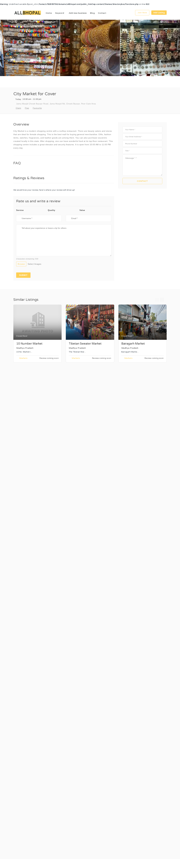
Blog (92, 13)
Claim (18, 108)
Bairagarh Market (133, 343)
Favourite (37, 108)
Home (49, 13)
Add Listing (159, 12)
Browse (21, 264)
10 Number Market (29, 343)
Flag (27, 108)
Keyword (59, 13)
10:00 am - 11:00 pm (28, 99)
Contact (102, 13)
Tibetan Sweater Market (85, 343)
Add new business (78, 13)
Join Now (142, 12)
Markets (23, 358)
